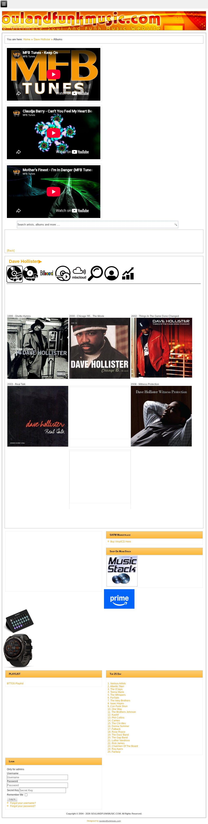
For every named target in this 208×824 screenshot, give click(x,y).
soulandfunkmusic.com (110, 821)
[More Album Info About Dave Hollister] (37, 378)
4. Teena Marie (116, 692)
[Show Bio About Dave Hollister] (112, 274)
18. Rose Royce (116, 731)
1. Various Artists (117, 683)
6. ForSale (113, 697)
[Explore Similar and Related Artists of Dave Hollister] (96, 274)
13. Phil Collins (116, 717)
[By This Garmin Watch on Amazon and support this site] (18, 667)
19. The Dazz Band (118, 734)
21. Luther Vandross (119, 740)
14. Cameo (114, 720)
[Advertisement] (81, 241)
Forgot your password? (23, 806)
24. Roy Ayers (115, 749)
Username (12, 773)
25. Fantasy (114, 751)
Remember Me (15, 794)
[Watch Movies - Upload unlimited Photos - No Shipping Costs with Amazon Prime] (119, 607)
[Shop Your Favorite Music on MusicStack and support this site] (122, 584)
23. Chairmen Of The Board (123, 746)
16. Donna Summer (118, 726)
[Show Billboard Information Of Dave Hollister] (47, 274)
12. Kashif (113, 714)
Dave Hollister (42, 39)
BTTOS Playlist (15, 683)
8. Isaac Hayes (116, 703)
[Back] (11, 250)
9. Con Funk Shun (118, 706)
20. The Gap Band (118, 737)
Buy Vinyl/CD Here (120, 541)
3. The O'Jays (115, 689)
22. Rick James (116, 743)
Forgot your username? (23, 803)
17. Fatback (114, 729)
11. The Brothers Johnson (122, 712)
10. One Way (115, 709)
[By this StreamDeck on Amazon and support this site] (18, 632)
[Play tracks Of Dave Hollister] (63, 274)
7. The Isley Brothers (119, 700)
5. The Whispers (117, 694)
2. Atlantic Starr (116, 686)
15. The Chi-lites (117, 723)
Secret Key (13, 790)
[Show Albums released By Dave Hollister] (14, 274)
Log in (12, 799)
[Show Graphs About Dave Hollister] (128, 274)
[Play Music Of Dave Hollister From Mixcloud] (80, 274)
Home (26, 39)
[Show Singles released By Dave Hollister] (31, 274)
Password (12, 781)
